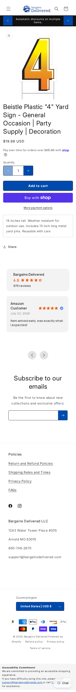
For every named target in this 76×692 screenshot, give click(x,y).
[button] (8, 8)
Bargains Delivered (36, 636)
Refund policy (34, 641)
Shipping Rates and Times (29, 472)
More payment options (38, 207)
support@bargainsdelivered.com (22, 682)
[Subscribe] (62, 415)
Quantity (9, 162)
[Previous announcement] (7, 20)
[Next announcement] (68, 20)
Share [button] (12, 247)
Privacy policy (55, 641)
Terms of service (40, 648)
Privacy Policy (19, 481)
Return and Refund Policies (30, 463)
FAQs (12, 490)
